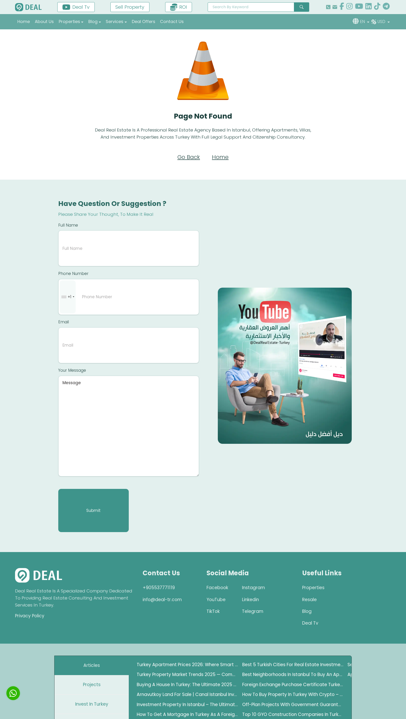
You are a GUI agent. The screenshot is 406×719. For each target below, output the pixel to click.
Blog (307, 611)
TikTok (213, 611)
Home (23, 21)
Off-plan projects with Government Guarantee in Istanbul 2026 (293, 704)
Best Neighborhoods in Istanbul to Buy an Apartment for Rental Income (293, 674)
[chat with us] (13, 693)
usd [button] (382, 21)
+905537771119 (159, 587)
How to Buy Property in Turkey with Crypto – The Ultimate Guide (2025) (293, 694)
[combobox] (68, 296)
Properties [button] (69, 21)
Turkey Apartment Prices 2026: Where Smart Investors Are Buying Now (187, 664)
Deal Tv (310, 623)
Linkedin (250, 599)
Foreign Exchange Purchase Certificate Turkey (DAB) (293, 684)
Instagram (253, 587)
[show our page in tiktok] (377, 7)
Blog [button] (93, 21)
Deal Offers (143, 21)
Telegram (252, 611)
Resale (309, 599)
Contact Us (172, 21)
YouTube (216, 599)
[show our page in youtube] (359, 7)
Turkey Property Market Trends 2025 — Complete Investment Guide (187, 674)
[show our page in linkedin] (368, 7)
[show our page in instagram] (349, 7)
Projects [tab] (92, 684)
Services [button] (114, 21)
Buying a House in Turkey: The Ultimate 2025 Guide (187, 684)
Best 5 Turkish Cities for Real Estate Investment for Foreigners (293, 664)
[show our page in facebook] (342, 7)
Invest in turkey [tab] (91, 704)
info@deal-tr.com (162, 599)
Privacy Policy (29, 616)
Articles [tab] (91, 665)
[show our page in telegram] (386, 7)
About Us (44, 21)
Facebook (217, 587)
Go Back (188, 157)
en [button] (363, 21)
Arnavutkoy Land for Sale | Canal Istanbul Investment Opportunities (187, 694)
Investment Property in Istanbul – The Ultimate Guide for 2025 (187, 704)
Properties (313, 587)
